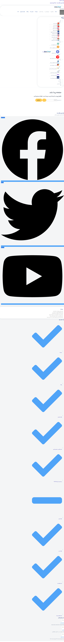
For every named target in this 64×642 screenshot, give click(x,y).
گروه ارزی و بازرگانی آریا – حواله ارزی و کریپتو (57, 3)
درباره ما (36, 11)
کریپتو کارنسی (47, 11)
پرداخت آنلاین (41, 11)
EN (60, 85)
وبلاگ (27, 11)
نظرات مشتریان (22, 11)
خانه (56, 11)
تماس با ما (31, 11)
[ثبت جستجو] (44, 100)
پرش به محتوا (62, 0)
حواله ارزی (52, 11)
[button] (62, 11)
